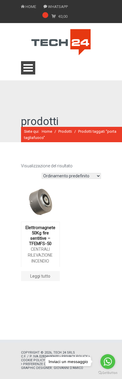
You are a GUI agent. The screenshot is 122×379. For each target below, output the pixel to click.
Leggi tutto (40, 276)
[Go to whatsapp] (107, 361)
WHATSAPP (58, 6)
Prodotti (65, 131)
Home (47, 131)
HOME (30, 6)
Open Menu (28, 67)
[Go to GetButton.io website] (107, 373)
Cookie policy (33, 360)
